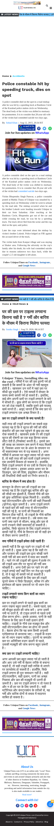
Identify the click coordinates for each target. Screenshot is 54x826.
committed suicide (25, 191)
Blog (46, 822)
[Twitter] (22, 805)
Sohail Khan (11, 123)
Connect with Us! (27, 800)
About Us (27, 766)
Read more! (27, 795)
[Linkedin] (31, 805)
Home (5, 76)
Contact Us (18, 822)
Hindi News (19, 304)
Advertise (39, 822)
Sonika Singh (12, 329)
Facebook (33, 262)
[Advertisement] (27, 46)
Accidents (18, 76)
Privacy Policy (29, 822)
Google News (29, 265)
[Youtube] (35, 805)
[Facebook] (17, 805)
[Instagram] (26, 805)
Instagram (45, 262)
